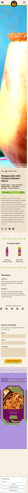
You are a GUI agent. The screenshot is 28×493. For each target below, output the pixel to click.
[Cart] (24, 2)
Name (3, 333)
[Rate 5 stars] (24, 308)
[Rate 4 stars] (18, 308)
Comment (4, 346)
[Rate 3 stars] (13, 308)
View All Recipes (17, 380)
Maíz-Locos (13, 412)
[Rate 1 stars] (2, 308)
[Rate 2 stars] (8, 308)
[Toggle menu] (2, 2)
